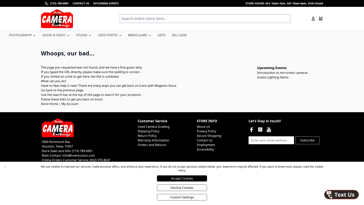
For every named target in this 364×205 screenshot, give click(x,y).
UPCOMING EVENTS (106, 3)
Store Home (49, 104)
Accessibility (205, 149)
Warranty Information (153, 140)
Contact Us (205, 140)
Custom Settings (182, 197)
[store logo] (57, 18)
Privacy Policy (206, 131)
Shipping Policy (148, 131)
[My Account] (313, 19)
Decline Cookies (182, 188)
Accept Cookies (182, 178)
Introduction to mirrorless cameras (282, 73)
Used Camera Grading (153, 127)
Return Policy (147, 136)
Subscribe (307, 140)
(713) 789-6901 (59, 3)
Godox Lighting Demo (273, 77)
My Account (69, 104)
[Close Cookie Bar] (5, 167)
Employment (206, 145)
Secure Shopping (209, 136)
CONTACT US (81, 3)
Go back (47, 90)
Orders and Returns (152, 145)
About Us (203, 127)
